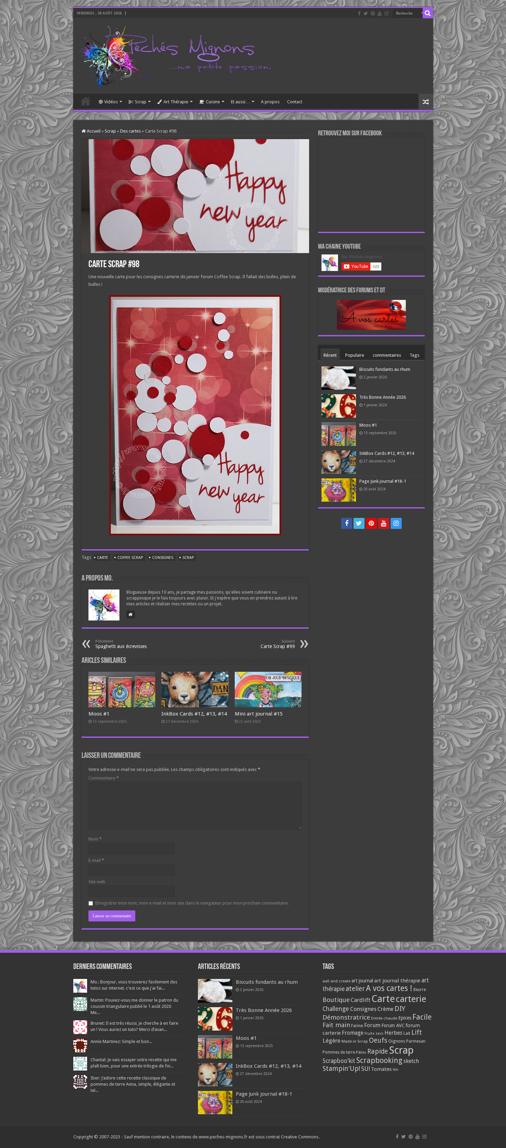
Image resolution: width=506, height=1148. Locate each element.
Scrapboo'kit (339, 1060)
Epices (404, 1018)
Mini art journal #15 (259, 714)
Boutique (336, 999)
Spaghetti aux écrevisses (121, 644)
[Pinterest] (373, 13)
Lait (406, 1033)
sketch (411, 1061)
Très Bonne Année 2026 (382, 397)
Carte (102, 557)
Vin (395, 1069)
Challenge (336, 1008)
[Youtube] (379, 13)
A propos (270, 101)
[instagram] (386, 13)
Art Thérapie (176, 101)
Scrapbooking (379, 1060)
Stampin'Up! (341, 1069)
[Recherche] (428, 13)
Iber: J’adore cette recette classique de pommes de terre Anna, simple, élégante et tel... (133, 1084)
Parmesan (415, 1041)
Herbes (393, 1033)
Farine (357, 1025)
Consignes (162, 557)
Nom (95, 839)
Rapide (377, 1051)
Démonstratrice (346, 1017)
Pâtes (361, 1052)
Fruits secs (374, 1033)
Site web (96, 881)
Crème (385, 1009)
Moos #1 (98, 714)
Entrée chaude (384, 1018)
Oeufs (378, 1040)
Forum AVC (392, 1025)
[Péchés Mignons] (174, 54)
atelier (355, 989)
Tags (414, 355)
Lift (416, 1032)
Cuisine (213, 101)
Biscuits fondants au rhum (384, 369)
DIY (399, 1008)
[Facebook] (359, 13)
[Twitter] (366, 13)
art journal (362, 980)
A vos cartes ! (389, 988)
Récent (330, 355)
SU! (365, 1068)
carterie (411, 999)
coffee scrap (130, 557)
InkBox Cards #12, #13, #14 (194, 714)
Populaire (354, 355)
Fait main (336, 1025)
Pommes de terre (339, 1052)
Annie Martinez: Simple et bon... (121, 1041)
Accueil (86, 101)
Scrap (140, 101)
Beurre (419, 989)
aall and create (336, 981)
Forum (372, 1025)
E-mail (96, 860)
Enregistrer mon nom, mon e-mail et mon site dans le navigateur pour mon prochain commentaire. (192, 903)
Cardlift (360, 1000)
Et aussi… (240, 101)
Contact (294, 101)
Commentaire (103, 778)
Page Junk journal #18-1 (382, 481)
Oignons (396, 1041)
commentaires (387, 355)
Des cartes (130, 131)
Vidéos (111, 101)
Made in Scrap (354, 1041)
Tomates (381, 1069)
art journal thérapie (397, 981)
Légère (331, 1040)
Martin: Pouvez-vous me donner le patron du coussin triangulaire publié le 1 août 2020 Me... (134, 1006)
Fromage (352, 1033)
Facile (422, 1017)
